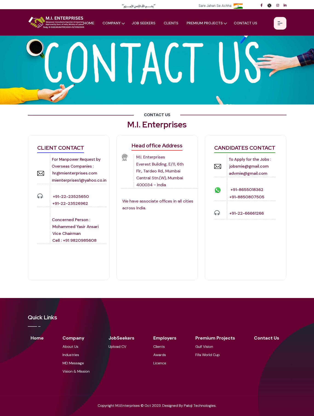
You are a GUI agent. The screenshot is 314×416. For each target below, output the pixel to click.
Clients (159, 346)
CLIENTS (171, 23)
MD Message (73, 363)
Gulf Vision (204, 346)
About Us (70, 346)
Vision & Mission (76, 371)
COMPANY (112, 23)
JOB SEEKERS (143, 23)
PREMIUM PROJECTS (205, 23)
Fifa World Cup (207, 354)
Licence (159, 363)
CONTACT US (245, 23)
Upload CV (117, 346)
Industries (71, 354)
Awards (159, 354)
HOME (88, 23)
